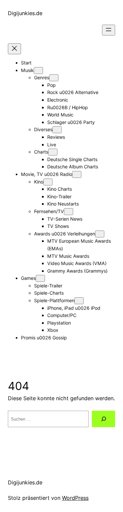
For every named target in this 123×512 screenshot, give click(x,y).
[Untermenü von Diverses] (57, 129)
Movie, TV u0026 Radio (46, 174)
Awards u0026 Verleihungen (64, 233)
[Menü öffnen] (108, 30)
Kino (38, 181)
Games (28, 278)
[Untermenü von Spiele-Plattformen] (79, 300)
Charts (41, 152)
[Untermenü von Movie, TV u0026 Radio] (76, 174)
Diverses (43, 129)
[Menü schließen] (14, 48)
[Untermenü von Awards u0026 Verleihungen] (99, 234)
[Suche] (103, 419)
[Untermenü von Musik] (38, 70)
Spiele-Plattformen (54, 300)
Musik (27, 70)
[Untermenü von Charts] (52, 152)
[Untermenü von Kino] (47, 182)
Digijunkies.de (25, 13)
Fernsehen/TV (49, 211)
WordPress (75, 498)
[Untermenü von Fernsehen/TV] (68, 211)
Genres (41, 77)
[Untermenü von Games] (40, 278)
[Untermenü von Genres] (53, 77)
